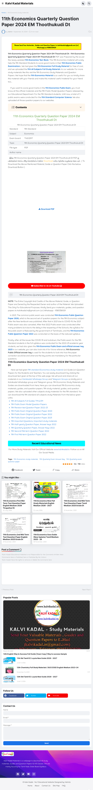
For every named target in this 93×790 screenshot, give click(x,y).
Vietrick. (68, 782)
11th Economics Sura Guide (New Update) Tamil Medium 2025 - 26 (46, 536)
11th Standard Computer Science (57, 97)
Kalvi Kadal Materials (19, 3)
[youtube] (28, 774)
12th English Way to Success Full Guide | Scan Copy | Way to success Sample (35, 654)
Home (4, 12)
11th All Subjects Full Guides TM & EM (27, 401)
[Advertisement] (46, 191)
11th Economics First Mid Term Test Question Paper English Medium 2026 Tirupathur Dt (14, 504)
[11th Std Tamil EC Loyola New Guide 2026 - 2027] (9, 660)
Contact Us (46, 786)
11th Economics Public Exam (58, 88)
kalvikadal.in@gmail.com (67, 45)
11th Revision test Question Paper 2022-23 (29, 407)
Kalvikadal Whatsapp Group (35, 379)
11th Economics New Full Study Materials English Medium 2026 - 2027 (44, 503)
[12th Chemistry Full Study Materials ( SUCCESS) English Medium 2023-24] (9, 669)
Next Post (86, 589)
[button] (3, 3)
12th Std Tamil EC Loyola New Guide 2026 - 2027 (37, 677)
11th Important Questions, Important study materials (34, 421)
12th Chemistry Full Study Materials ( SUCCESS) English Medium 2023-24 (47, 667)
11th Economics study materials (18, 12)
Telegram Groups (60, 379)
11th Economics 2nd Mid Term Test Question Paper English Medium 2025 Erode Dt (16, 536)
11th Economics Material (42, 75)
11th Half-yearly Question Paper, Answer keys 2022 (33, 424)
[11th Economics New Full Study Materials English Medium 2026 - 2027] (46, 490)
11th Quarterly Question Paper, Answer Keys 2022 (33, 427)
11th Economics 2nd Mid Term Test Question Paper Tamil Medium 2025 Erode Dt (77, 503)
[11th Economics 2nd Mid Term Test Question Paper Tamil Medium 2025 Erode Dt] (77, 490)
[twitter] (23, 774)
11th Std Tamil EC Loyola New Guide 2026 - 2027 (37, 658)
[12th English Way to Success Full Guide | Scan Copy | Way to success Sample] (46, 624)
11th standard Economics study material (45, 370)
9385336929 (51, 47)
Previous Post (8, 589)
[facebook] (18, 774)
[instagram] (34, 774)
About (37, 786)
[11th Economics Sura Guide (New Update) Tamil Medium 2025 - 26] (46, 524)
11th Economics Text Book (37, 60)
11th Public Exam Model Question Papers (29, 404)
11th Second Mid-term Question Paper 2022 (30, 431)
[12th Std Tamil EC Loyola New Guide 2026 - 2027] (9, 679)
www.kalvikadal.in (62, 449)
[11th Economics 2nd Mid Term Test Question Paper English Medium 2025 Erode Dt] (16, 524)
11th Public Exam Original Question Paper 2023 (31, 417)
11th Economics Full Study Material (53, 66)
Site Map (56, 786)
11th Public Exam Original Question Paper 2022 (31, 414)
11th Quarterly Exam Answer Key (52, 459)
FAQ (63, 786)
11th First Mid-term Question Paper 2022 (28, 434)
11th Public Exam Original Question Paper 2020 (31, 411)
